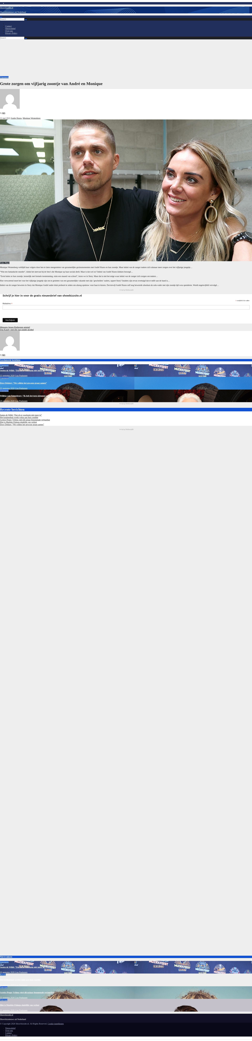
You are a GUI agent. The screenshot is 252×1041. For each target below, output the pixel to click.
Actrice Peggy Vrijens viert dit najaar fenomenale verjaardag (25, 420)
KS (3, 113)
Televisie (3, 987)
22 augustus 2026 (7, 375)
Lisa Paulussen (21, 375)
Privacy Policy (11, 33)
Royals (3, 975)
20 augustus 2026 (7, 401)
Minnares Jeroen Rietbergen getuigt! (15, 327)
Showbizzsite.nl (6, 8)
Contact (8, 26)
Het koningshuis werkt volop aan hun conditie (19, 417)
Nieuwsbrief (10, 28)
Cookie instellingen (56, 1024)
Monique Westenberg (31, 118)
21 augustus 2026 (7, 388)
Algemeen (4, 77)
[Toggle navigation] (1, 17)
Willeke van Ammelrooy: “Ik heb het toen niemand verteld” (26, 396)
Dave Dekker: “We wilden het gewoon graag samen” (23, 383)
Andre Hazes (16, 118)
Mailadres (7, 303)
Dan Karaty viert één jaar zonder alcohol (17, 330)
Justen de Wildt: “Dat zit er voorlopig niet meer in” (22, 370)
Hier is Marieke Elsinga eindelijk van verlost (18, 422)
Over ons (9, 31)
